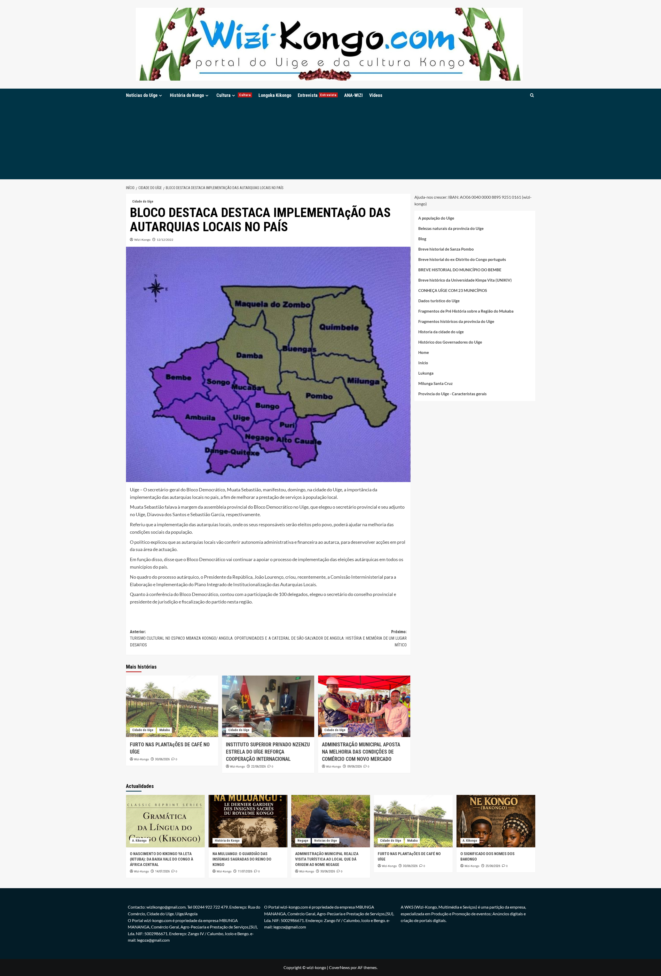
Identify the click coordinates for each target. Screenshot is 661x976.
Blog (422, 238)
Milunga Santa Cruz (435, 383)
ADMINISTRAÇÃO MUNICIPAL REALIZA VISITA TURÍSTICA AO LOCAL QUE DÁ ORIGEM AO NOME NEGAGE (326, 859)
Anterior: (198, 638)
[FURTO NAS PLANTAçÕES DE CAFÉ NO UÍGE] (172, 706)
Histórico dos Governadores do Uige (450, 342)
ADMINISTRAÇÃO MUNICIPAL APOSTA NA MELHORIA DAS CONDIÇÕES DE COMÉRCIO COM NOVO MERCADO (361, 751)
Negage (302, 840)
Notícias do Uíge (142, 95)
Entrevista (317, 95)
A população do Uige (436, 218)
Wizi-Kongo (142, 240)
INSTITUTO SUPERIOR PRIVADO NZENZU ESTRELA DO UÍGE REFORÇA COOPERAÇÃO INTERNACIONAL (268, 751)
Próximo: (338, 638)
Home (423, 352)
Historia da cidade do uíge (441, 331)
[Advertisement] (330, 140)
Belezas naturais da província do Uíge (451, 228)
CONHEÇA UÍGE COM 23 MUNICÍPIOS (452, 290)
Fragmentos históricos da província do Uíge (456, 321)
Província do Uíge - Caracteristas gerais (452, 393)
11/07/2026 (245, 871)
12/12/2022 (165, 240)
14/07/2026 (162, 871)
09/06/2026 (354, 766)
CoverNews (339, 967)
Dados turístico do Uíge (439, 300)
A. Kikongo (139, 840)
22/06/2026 (258, 766)
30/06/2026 (162, 759)
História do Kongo (187, 95)
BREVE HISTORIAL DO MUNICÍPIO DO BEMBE (459, 269)
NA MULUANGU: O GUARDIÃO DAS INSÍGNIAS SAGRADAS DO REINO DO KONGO (242, 859)
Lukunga (426, 373)
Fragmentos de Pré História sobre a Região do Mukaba (466, 311)
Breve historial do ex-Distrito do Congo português (462, 259)
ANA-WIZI (353, 95)
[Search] (532, 95)
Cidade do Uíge (142, 201)
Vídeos (375, 95)
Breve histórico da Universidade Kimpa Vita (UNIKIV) (465, 280)
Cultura (233, 95)
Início (423, 362)
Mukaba (164, 730)
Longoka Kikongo (274, 95)
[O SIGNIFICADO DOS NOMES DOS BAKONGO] (496, 821)
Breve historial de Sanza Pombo (446, 249)
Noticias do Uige (325, 840)
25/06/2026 (493, 866)
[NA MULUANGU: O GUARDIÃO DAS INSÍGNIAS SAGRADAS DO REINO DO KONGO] (248, 821)
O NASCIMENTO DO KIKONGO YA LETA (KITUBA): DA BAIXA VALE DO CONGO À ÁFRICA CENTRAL (161, 859)
